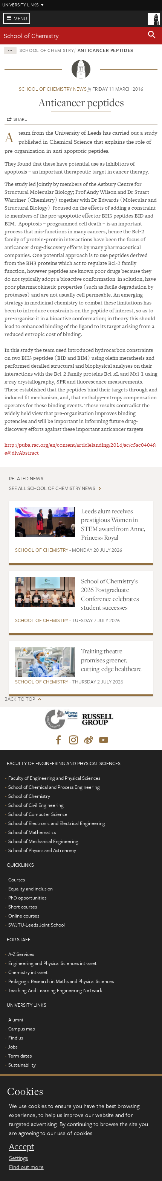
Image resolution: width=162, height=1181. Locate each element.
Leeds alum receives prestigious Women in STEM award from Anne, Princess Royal (113, 524)
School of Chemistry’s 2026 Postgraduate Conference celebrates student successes (110, 594)
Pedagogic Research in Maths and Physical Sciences (61, 981)
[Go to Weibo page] (88, 740)
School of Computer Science (37, 814)
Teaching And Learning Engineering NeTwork (55, 990)
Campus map (21, 1028)
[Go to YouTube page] (103, 740)
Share (20, 119)
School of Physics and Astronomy (42, 850)
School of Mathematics (32, 832)
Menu (20, 18)
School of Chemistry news (53, 89)
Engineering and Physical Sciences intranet (52, 963)
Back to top (20, 699)
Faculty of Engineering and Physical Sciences (54, 778)
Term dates (20, 1055)
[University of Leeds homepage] (154, 18)
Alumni (15, 1019)
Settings (18, 1158)
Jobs (12, 1046)
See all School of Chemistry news (52, 488)
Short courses (22, 906)
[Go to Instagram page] (73, 740)
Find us (15, 1037)
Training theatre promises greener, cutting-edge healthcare (111, 660)
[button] (151, 35)
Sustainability (22, 1064)
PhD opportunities (27, 897)
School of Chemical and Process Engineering (54, 787)
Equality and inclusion (30, 888)
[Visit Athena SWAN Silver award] (63, 721)
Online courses (23, 915)
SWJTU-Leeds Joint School (36, 924)
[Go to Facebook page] (58, 740)
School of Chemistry (31, 35)
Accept (21, 1146)
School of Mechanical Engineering (43, 841)
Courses (16, 879)
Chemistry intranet (28, 972)
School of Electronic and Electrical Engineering (56, 823)
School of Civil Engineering (36, 805)
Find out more (26, 1167)
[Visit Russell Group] (99, 721)
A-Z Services (21, 954)
